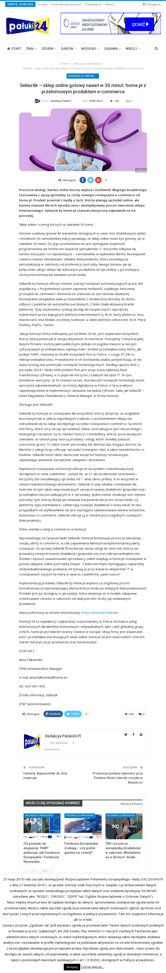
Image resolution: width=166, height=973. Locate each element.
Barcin (67, 49)
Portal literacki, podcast (66, 4)
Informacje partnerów (83, 76)
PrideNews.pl (93, 4)
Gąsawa (111, 49)
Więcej (109, 4)
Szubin (47, 49)
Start (16, 49)
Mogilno (88, 49)
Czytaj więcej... (92, 967)
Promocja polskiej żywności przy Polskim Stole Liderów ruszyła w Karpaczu (118, 777)
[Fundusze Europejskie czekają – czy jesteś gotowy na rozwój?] (82, 826)
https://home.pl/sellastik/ (100, 612)
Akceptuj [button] (72, 967)
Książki (43, 4)
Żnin (30, 49)
